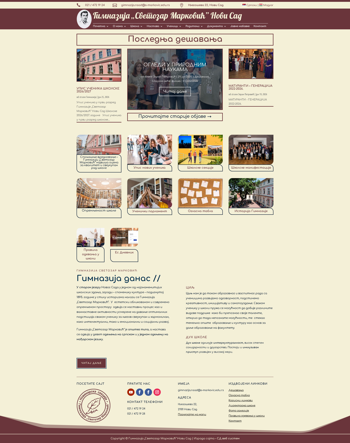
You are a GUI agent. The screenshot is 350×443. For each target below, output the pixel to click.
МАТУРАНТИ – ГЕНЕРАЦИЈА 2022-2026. (250, 87)
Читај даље (175, 91)
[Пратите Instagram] (157, 392)
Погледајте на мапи (192, 414)
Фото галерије (239, 410)
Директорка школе (242, 405)
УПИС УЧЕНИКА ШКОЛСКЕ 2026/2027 (98, 90)
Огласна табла (239, 395)
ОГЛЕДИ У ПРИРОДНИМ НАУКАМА (174, 67)
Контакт (260, 26)
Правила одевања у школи (247, 415)
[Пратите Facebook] (139, 392)
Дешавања (202, 76)
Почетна (99, 26)
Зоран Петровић (164, 76)
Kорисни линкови (241, 400)
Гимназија (91, 96)
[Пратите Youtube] (131, 392)
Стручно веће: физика (166, 81)
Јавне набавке (240, 26)
